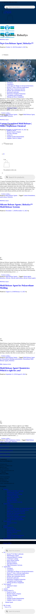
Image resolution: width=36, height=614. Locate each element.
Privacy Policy (7, 543)
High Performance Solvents (14, 502)
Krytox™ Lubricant (4, 445)
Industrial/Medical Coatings (14, 494)
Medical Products (12, 499)
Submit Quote (7, 538)
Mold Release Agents (4, 39)
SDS (8, 524)
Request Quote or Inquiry (14, 530)
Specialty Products (12, 500)
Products (5, 489)
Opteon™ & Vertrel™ (5, 456)
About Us (9, 534)
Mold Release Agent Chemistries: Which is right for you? (15, 369)
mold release (3, 197)
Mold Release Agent (29, 114)
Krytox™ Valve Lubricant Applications (18, 510)
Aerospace (10, 505)
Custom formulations (29, 195)
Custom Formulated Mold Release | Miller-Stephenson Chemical (16, 124)
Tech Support (7, 521)
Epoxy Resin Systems (13, 497)
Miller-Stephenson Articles (5, 364)
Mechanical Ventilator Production (16, 93)
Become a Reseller (12, 532)
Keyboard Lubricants (13, 515)
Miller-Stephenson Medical (6, 450)
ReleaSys (10, 116)
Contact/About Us (8, 527)
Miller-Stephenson (4, 447)
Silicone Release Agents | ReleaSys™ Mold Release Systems (16, 205)
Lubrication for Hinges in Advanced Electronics (20, 508)
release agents (27, 276)
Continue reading (6, 113)
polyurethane (18, 359)
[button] (7, 13)
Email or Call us (11, 529)
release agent (3, 116)
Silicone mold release (17, 278)
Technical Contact (12, 522)
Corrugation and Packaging (14, 95)
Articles (5, 526)
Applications (6, 503)
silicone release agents (29, 278)
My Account (6, 605)
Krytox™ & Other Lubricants (15, 491)
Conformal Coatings (12, 495)
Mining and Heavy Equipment (15, 97)
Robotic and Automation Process (16, 513)
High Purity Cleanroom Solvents (16, 511)
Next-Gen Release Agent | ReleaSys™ (16, 43)
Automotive (10, 507)
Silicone (8, 278)
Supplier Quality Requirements (15, 535)
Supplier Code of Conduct (14, 537)
